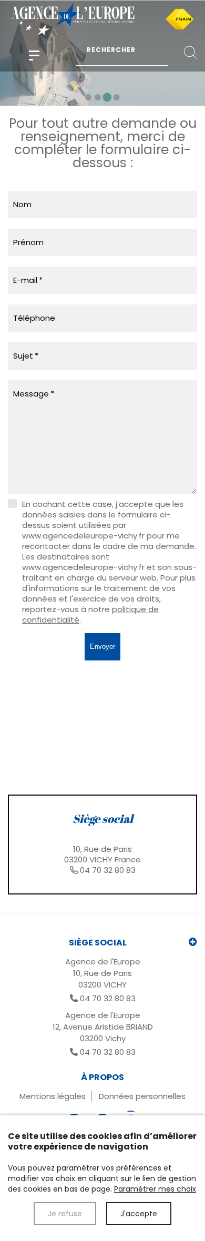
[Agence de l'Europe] (34, 55)
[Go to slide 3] (107, 97)
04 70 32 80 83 (108, 870)
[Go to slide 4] (117, 97)
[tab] (102, 844)
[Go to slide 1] (88, 97)
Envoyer (102, 646)
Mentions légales (52, 1096)
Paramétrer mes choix (155, 1189)
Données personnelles (142, 1096)
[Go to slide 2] (98, 97)
